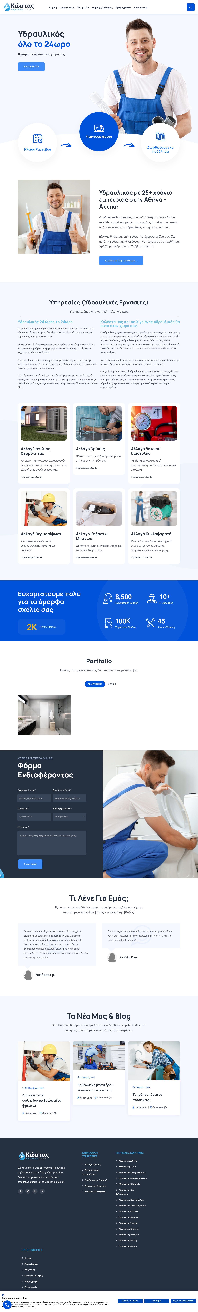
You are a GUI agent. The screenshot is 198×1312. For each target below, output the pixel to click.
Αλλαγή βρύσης (90, 448)
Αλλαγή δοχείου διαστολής (145, 451)
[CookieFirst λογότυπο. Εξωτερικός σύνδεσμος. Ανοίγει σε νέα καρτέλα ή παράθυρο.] (3, 1295)
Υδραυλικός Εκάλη (128, 1240)
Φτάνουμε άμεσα (99, 136)
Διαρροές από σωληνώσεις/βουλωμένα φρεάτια (41, 1100)
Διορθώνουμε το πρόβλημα (160, 149)
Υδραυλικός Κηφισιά (129, 1229)
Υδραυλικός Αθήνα (128, 1161)
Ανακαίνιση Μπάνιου (42, 720)
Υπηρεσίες (83, 7)
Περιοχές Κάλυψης (102, 7)
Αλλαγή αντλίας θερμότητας (35, 451)
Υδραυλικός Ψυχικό (128, 1223)
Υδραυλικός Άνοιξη (128, 1246)
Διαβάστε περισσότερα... (121, 260)
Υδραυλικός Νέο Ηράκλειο (131, 1200)
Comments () (49, 1113)
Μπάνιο (112, 684)
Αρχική (53, 7)
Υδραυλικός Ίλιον (127, 1167)
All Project (95, 684)
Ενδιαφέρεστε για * (62, 808)
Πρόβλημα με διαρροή (96, 1180)
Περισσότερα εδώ (30, 477)
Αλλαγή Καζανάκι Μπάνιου (92, 536)
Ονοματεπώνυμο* (26, 790)
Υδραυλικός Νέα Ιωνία (129, 1184)
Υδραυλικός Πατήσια (129, 1234)
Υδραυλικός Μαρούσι (129, 1217)
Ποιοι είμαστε (67, 7)
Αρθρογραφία (123, 7)
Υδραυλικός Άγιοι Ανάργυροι (132, 1205)
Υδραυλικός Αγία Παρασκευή (133, 1178)
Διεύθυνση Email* (62, 790)
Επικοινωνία (140, 7)
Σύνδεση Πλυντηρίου (95, 1192)
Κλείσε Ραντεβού (37, 149)
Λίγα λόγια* (23, 827)
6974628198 (31, 66)
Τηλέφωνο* (23, 808)
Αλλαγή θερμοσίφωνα (41, 533)
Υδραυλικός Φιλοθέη (128, 1211)
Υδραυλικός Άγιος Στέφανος (132, 1172)
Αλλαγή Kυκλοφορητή (151, 533)
